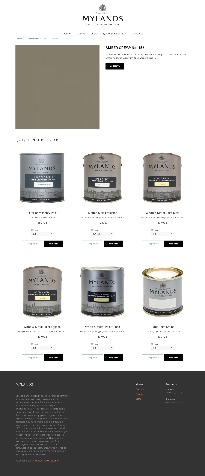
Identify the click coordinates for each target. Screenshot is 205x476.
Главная (66, 34)
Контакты (137, 34)
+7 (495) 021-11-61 (175, 393)
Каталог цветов (32, 39)
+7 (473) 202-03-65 (175, 402)
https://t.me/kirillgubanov (47, 461)
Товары (81, 34)
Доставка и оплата (115, 34)
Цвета (94, 34)
